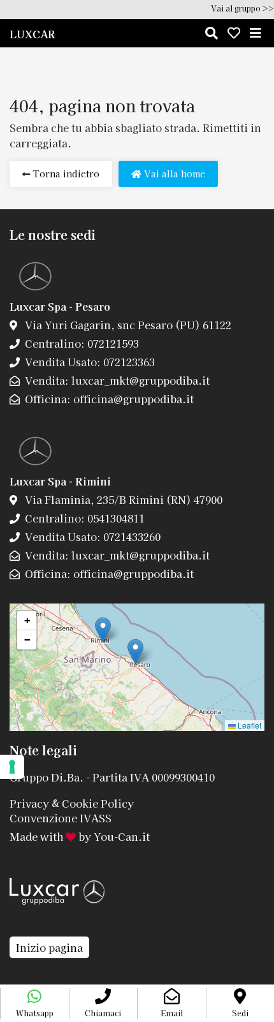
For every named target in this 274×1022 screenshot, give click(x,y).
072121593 (112, 343)
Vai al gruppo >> (242, 8)
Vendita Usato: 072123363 (88, 361)
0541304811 (115, 518)
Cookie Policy (98, 802)
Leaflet (248, 725)
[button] (135, 652)
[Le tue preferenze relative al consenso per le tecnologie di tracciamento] (12, 767)
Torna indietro (64, 173)
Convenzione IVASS (61, 818)
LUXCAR (32, 33)
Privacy (29, 802)
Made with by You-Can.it (80, 836)
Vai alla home (173, 173)
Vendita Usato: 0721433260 (91, 536)
